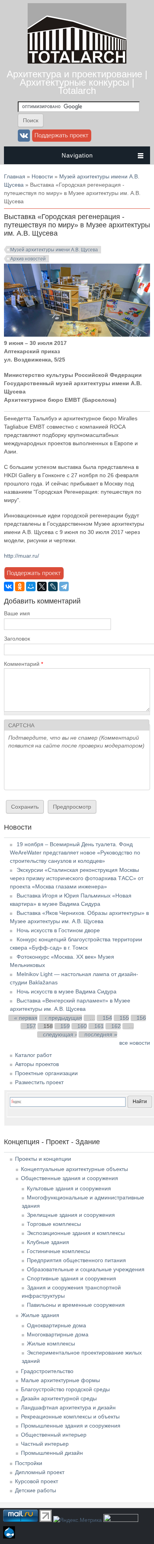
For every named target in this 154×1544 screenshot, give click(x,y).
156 (141, 1018)
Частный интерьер (45, 1444)
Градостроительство (47, 1371)
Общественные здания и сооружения (69, 1178)
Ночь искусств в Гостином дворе (58, 930)
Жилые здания (40, 1315)
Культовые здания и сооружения (69, 1188)
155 (124, 1018)
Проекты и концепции (43, 1159)
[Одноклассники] (19, 586)
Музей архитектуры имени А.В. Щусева (54, 250)
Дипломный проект (39, 1472)
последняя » (101, 1034)
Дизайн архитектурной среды (59, 1398)
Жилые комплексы (51, 1343)
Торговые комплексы (54, 1224)
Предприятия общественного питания (76, 1260)
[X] (42, 586)
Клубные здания (48, 1242)
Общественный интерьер (53, 1435)
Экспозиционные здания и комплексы (76, 1233)
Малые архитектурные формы (60, 1380)
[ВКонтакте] (8, 586)
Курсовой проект (36, 1481)
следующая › (60, 1034)
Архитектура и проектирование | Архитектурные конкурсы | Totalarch (77, 82)
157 (31, 1026)
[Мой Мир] (31, 586)
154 (107, 1018)
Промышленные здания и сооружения (70, 1425)
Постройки (28, 1463)
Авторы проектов (37, 1064)
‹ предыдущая (63, 1018)
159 (65, 1026)
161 (99, 1026)
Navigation (77, 155)
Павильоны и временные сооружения (76, 1305)
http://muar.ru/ (21, 556)
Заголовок (17, 638)
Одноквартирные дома (56, 1325)
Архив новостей (28, 259)
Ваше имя (17, 613)
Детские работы (35, 1490)
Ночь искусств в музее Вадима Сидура (66, 991)
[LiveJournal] (53, 586)
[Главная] (77, 61)
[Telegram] (64, 586)
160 (82, 1026)
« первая (26, 1018)
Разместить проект (39, 1082)
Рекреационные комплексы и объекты (70, 1416)
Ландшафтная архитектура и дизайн (68, 1407)
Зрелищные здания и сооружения (71, 1215)
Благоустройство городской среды (65, 1389)
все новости (134, 1043)
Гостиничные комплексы (58, 1251)
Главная (14, 176)
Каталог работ (33, 1055)
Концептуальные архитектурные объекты (74, 1169)
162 (116, 1026)
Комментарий (23, 664)
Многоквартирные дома (57, 1334)
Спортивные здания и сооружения (71, 1278)
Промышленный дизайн (52, 1453)
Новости (42, 176)
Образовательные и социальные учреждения (86, 1269)
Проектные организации (46, 1073)
